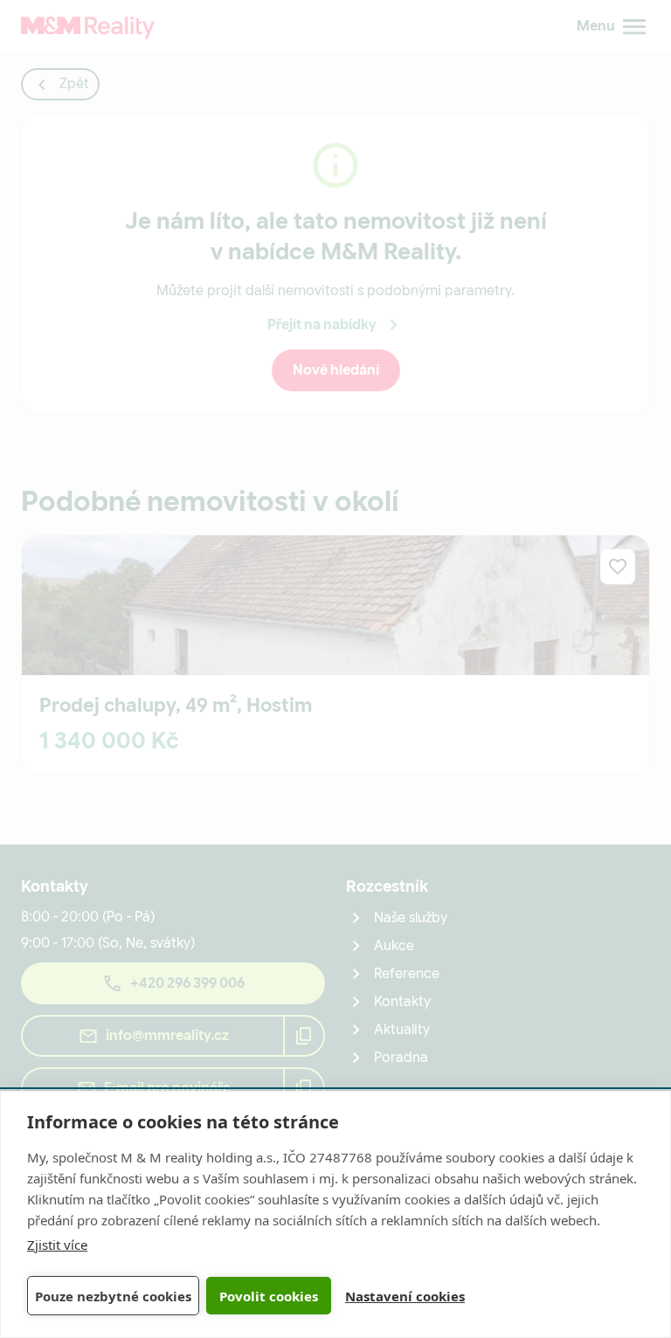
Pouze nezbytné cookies (113, 1296)
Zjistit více (57, 1244)
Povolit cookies (268, 1296)
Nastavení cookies (405, 1296)
